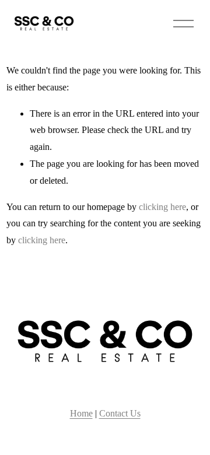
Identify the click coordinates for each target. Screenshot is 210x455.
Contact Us (120, 413)
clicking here (162, 207)
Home (81, 413)
